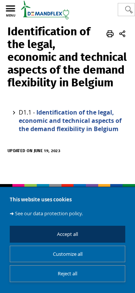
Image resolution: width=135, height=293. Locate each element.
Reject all (67, 273)
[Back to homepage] (45, 10)
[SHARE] (122, 33)
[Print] (110, 33)
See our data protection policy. (49, 213)
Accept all (67, 234)
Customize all (67, 254)
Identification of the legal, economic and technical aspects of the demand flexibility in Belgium (70, 120)
